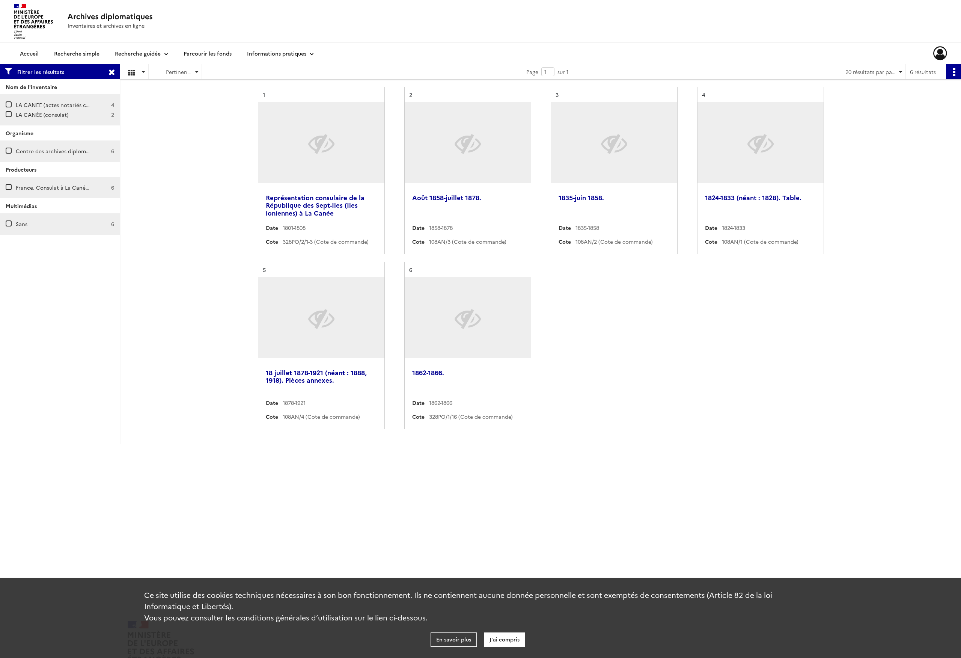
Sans (21, 224)
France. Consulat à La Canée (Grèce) (62, 187)
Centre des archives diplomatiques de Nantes (74, 151)
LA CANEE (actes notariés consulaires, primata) (76, 105)
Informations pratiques (276, 53)
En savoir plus (453, 639)
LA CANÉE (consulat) (42, 114)
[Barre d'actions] (953, 71)
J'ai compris (505, 639)
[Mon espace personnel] (940, 53)
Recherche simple (76, 53)
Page (532, 71)
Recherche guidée (138, 53)
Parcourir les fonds (208, 53)
